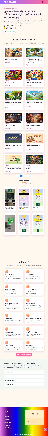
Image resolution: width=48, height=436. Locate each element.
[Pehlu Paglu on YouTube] (36, 421)
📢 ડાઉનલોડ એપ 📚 (9, 31)
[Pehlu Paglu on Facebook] (28, 421)
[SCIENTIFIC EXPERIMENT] (10, 231)
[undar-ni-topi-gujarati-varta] (34, 117)
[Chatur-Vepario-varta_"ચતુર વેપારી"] (13, 138)
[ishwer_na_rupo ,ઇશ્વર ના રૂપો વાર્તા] (34, 74)
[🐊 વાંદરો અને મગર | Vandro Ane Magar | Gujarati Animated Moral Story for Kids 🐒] (34, 52)
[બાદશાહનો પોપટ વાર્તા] (13, 74)
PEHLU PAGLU (10, 2)
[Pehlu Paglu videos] (40, 421)
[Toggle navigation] (42, 2)
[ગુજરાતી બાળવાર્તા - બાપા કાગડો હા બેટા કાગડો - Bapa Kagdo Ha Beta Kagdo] (13, 159)
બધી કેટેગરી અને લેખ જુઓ (24, 354)
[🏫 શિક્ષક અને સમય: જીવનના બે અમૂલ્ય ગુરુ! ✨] (10, 206)
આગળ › (29, 176)
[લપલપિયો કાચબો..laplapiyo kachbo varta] (34, 95)
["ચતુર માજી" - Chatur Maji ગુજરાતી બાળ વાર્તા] (34, 159)
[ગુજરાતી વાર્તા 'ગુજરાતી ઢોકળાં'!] (13, 52)
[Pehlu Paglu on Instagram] (32, 421)
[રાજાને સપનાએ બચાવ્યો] (13, 117)
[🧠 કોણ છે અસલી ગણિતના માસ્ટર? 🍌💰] (24, 206)
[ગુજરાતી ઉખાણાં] (38, 206)
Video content (8, 376)
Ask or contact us (9, 384)
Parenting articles (9, 372)
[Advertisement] (24, 248)
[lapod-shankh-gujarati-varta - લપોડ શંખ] (34, 138)
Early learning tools (9, 380)
